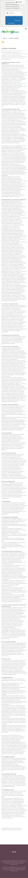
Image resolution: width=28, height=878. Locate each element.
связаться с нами (12, 816)
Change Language (14, 22)
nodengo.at (14, 861)
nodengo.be (19, 863)
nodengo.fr (22, 861)
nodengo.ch (22, 860)
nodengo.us (6, 861)
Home (6, 38)
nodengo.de (14, 864)
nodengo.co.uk (9, 863)
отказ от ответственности (19, 83)
